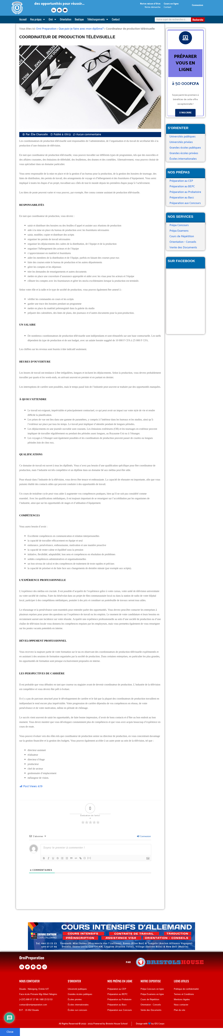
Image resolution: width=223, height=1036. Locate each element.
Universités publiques (182, 136)
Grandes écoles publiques (185, 147)
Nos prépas (35, 19)
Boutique (79, 19)
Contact (116, 19)
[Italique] (48, 858)
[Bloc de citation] (71, 858)
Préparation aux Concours (185, 203)
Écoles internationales (183, 159)
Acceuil (23, 19)
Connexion (197, 5)
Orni (51, 19)
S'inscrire (185, 113)
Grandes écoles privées (183, 153)
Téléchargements (96, 19)
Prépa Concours (179, 225)
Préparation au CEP (181, 181)
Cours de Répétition (181, 236)
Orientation (65, 19)
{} (85, 858)
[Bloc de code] (76, 858)
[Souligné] (53, 858)
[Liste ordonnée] (62, 858)
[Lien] (80, 858)
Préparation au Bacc (181, 197)
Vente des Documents (183, 247)
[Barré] (57, 858)
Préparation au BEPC (182, 186)
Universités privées (181, 142)
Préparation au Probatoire (185, 192)
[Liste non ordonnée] (66, 858)
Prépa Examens (179, 231)
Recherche (197, 20)
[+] (89, 858)
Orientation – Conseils (182, 242)
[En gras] (44, 858)
